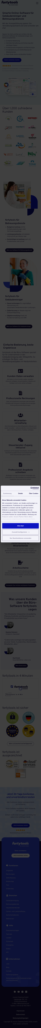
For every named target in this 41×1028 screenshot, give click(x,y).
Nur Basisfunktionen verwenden (20, 538)
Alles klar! (20, 526)
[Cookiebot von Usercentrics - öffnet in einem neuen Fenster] (30, 488)
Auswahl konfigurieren (19, 532)
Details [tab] (20, 493)
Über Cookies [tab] (33, 493)
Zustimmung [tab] (7, 493)
